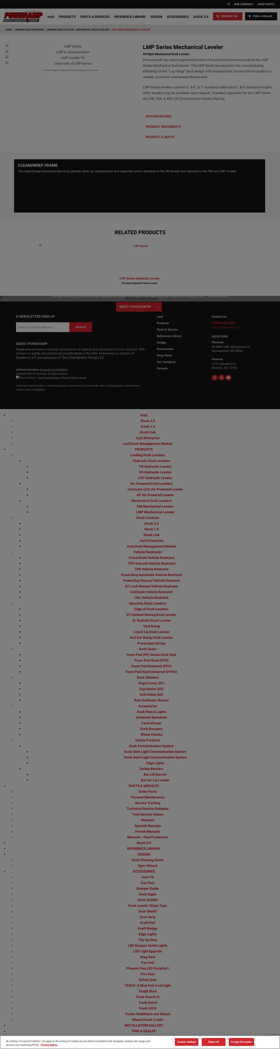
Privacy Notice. (49, 1045)
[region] (140, 1042)
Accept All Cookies (241, 1042)
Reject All (213, 1042)
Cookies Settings (186, 1042)
